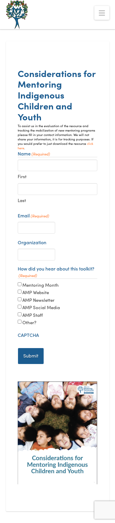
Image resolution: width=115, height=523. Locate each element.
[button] (101, 13)
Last (22, 200)
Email (33, 215)
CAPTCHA (28, 335)
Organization (32, 242)
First (22, 176)
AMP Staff (32, 315)
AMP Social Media (41, 307)
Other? (29, 322)
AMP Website (35, 292)
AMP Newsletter (38, 300)
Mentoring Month (40, 285)
